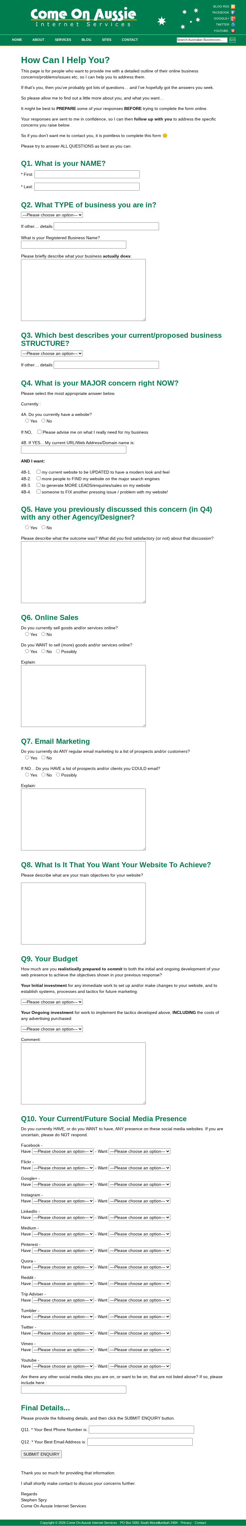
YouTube (221, 30)
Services (63, 39)
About (38, 39)
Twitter (222, 24)
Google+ (221, 18)
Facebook (220, 12)
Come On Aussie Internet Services (92, 1522)
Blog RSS (221, 6)
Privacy (186, 1522)
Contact (130, 39)
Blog (87, 39)
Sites (106, 39)
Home (17, 39)
